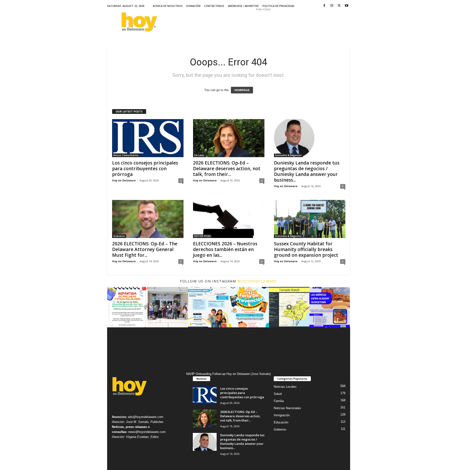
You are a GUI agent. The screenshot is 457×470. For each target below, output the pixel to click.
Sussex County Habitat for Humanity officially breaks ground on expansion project (306, 249)
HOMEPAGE (241, 90)
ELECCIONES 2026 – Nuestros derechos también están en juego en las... (225, 249)
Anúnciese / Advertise (243, 6)
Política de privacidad (278, 6)
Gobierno (119, 236)
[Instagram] (332, 5)
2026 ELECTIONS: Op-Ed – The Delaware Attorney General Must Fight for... (144, 249)
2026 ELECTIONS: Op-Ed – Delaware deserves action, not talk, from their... (226, 168)
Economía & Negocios (288, 155)
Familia (279, 401)
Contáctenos (214, 6)
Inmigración (282, 415)
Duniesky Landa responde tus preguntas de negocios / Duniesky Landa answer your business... (306, 171)
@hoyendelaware (257, 281)
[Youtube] (346, 5)
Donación (193, 6)
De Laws (199, 155)
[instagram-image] (127, 307)
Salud (278, 394)
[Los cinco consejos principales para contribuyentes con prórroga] (148, 138)
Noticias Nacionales (287, 408)
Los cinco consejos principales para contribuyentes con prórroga (145, 168)
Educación (281, 422)
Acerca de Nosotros (168, 6)
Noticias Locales (285, 386)
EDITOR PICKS (202, 236)
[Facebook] (324, 5)
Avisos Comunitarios (126, 155)
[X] (339, 5)
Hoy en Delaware (124, 180)
